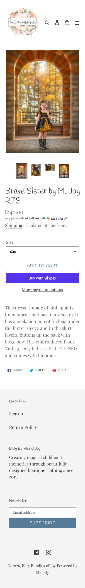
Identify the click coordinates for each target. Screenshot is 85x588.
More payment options (42, 289)
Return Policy (23, 427)
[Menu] (77, 22)
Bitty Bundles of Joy (39, 565)
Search (16, 413)
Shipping (13, 225)
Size (10, 242)
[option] (22, 171)
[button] (42, 218)
